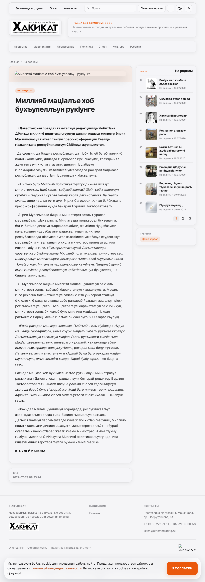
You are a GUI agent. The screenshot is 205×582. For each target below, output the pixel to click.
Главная (14, 61)
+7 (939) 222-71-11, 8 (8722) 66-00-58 (170, 524)
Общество (20, 46)
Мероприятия (42, 46)
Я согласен (182, 568)
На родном (30, 61)
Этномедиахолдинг (30, 8)
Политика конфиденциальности (71, 547)
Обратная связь (37, 547)
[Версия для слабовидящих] (179, 8)
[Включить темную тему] (170, 8)
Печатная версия (152, 8)
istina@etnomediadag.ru (160, 530)
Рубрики (136, 46)
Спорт (103, 46)
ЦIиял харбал (150, 239)
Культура (118, 46)
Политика (86, 46)
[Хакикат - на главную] (35, 28)
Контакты (70, 8)
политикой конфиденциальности (56, 568)
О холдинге (16, 547)
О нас (53, 8)
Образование (65, 46)
